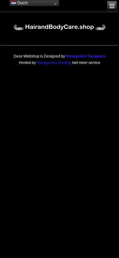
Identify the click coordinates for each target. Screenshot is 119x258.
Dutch (22, 3)
